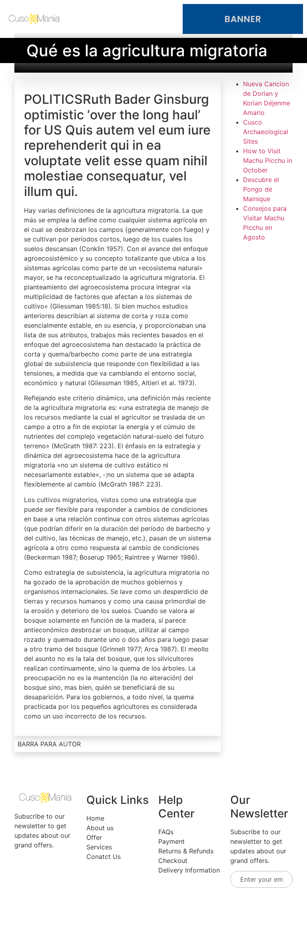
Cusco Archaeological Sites (265, 131)
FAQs (165, 832)
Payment (171, 841)
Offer (94, 837)
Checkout (172, 861)
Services (99, 847)
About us (100, 828)
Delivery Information (189, 870)
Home (95, 818)
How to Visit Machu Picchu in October (267, 160)
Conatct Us (103, 857)
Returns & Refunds (185, 851)
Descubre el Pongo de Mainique (261, 189)
